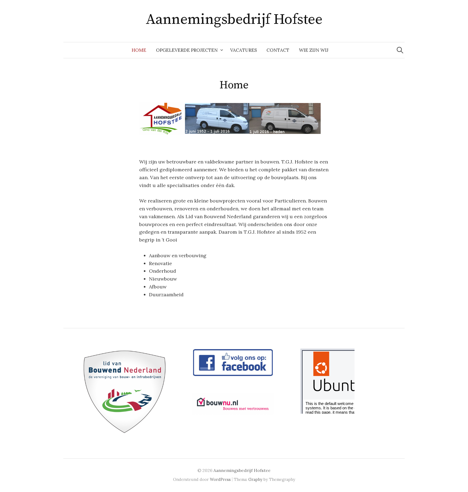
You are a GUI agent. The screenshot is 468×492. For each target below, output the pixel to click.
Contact (277, 50)
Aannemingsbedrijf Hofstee (234, 19)
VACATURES (243, 50)
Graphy (255, 479)
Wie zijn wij (314, 50)
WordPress (220, 479)
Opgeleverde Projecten (187, 50)
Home (139, 50)
